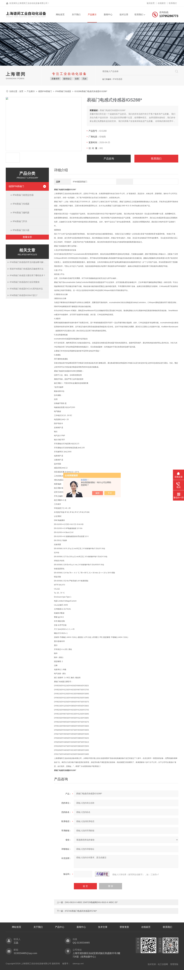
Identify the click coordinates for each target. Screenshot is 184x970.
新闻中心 (108, 14)
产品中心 (59, 927)
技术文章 (124, 14)
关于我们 (76, 14)
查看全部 (27, 237)
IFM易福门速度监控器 (23, 195)
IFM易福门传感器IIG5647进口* (23, 295)
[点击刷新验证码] (102, 874)
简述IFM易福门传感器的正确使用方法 (26, 269)
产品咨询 (109, 158)
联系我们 (173, 3)
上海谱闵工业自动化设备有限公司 (32, 3)
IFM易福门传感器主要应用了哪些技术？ (27, 275)
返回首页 (151, 3)
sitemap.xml (78, 963)
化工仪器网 (163, 964)
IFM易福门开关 (20, 221)
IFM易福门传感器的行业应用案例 (24, 282)
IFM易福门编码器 (21, 212)
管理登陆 (174, 964)
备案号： (66, 963)
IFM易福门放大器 (21, 230)
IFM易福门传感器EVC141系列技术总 (26, 289)
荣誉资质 (124, 927)
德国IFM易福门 (45, 91)
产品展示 (92, 14)
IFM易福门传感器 (63, 91)
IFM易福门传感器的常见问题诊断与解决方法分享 (29, 262)
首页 (21, 91)
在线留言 (162, 3)
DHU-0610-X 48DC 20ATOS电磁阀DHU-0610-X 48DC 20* (91, 902)
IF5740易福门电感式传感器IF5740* (81, 911)
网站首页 (60, 14)
